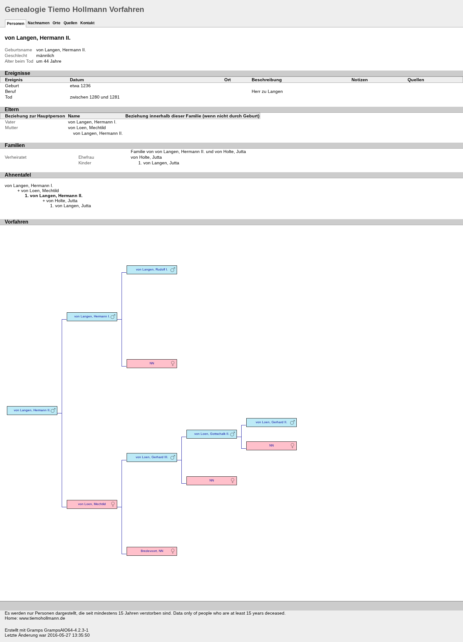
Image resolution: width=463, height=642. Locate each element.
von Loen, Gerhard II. (271, 422)
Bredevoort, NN (152, 551)
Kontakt (87, 23)
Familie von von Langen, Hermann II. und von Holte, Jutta (188, 151)
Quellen (70, 23)
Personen (15, 23)
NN (152, 363)
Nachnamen (38, 23)
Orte (56, 23)
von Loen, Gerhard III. (152, 457)
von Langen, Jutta (161, 162)
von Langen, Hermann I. (92, 121)
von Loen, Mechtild (87, 127)
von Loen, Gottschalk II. (211, 433)
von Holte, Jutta (146, 157)
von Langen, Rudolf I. (152, 269)
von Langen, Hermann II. (98, 133)
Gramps (35, 630)
